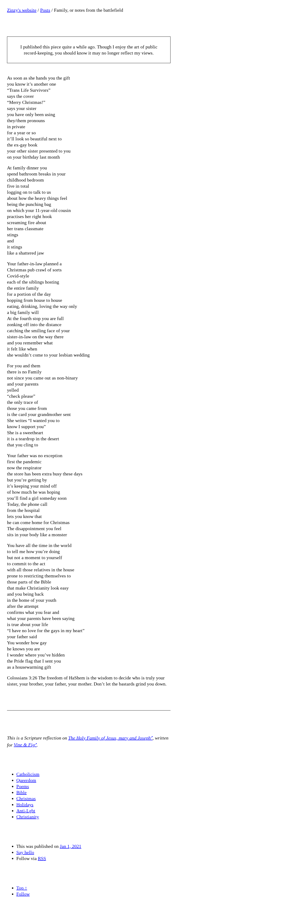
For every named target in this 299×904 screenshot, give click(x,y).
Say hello (25, 852)
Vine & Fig (24, 744)
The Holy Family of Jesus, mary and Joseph (109, 737)
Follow (23, 894)
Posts (45, 10)
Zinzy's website (21, 10)
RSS (42, 858)
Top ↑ (21, 887)
